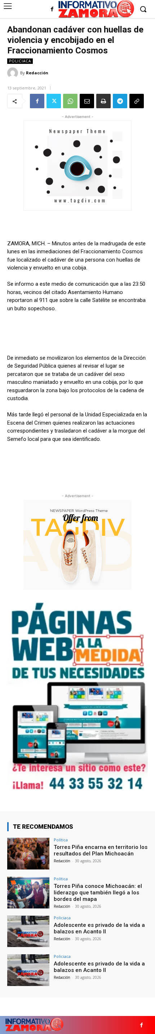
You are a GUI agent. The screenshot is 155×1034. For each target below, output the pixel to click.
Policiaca (20, 60)
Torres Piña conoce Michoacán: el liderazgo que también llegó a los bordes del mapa (98, 892)
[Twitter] (53, 101)
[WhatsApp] (70, 101)
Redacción (37, 72)
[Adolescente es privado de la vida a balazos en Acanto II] (28, 931)
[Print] (103, 101)
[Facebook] (52, 9)
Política (61, 840)
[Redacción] (13, 72)
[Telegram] (120, 101)
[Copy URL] (136, 101)
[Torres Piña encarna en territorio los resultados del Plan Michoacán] (28, 853)
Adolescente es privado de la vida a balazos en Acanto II (99, 928)
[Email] (87, 101)
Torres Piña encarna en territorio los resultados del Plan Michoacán (100, 850)
